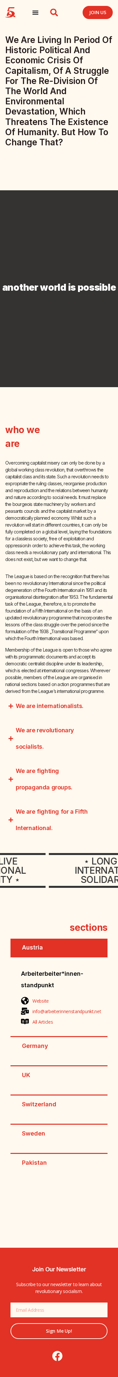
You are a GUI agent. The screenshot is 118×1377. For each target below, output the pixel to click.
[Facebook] (57, 1356)
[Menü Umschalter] (35, 12)
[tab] (59, 947)
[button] (54, 12)
